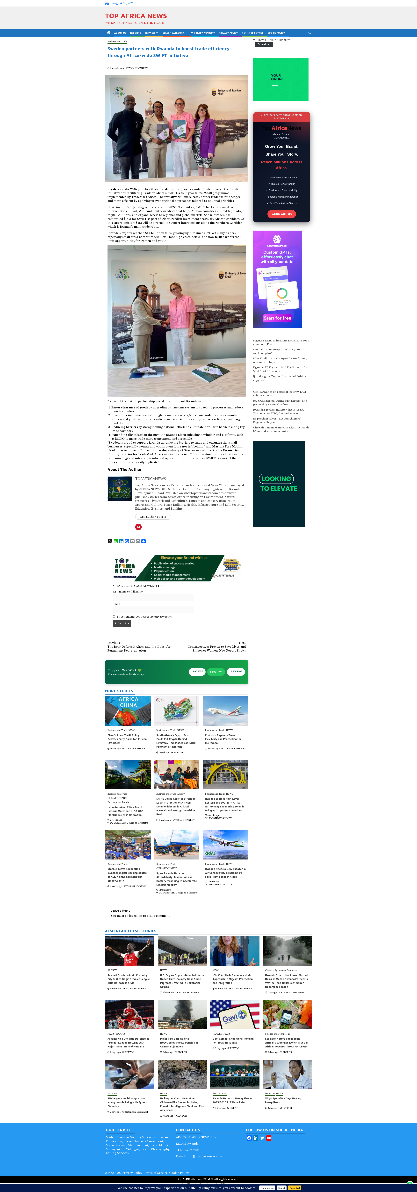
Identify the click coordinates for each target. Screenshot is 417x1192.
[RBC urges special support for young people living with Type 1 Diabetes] (129, 1074)
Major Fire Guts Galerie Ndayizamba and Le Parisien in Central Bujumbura (179, 1042)
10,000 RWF (235, 671)
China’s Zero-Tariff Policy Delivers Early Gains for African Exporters (127, 739)
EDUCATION (220, 1093)
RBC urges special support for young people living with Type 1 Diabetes (127, 1102)
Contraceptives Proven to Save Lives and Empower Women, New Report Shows (217, 646)
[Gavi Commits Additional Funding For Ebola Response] (234, 1014)
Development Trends (118, 802)
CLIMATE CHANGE (118, 798)
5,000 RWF (216, 671)
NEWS (132, 730)
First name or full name (128, 591)
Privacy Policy (228, 32)
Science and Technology (277, 1034)
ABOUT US (120, 32)
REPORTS (135, 32)
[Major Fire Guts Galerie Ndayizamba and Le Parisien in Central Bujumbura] (182, 1014)
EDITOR (178, 752)
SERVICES (150, 32)
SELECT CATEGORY (173, 32)
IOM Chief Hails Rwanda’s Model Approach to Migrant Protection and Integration (233, 979)
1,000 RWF (197, 671)
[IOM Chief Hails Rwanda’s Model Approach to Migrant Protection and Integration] (234, 951)
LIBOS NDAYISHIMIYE (220, 818)
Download (264, 44)
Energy (181, 794)
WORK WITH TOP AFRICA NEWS (272, 40)
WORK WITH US (282, 214)
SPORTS (112, 970)
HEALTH (217, 1034)
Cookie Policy (276, 32)
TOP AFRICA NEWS (136, 16)
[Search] (310, 33)
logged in (135, 915)
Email (116, 604)
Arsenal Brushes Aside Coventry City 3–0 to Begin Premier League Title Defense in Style (129, 979)
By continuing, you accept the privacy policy (144, 616)
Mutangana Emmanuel (136, 1112)
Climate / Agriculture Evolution (281, 970)
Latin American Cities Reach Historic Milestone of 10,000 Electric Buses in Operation (126, 811)
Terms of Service (252, 32)
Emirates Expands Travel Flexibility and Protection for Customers (223, 739)
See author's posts (153, 516)
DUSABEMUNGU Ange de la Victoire (129, 823)
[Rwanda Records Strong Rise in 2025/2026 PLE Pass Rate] (234, 1074)
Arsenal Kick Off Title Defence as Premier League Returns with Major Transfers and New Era (128, 1042)
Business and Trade (117, 41)
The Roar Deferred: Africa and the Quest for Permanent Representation (139, 646)
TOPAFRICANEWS (138, 68)
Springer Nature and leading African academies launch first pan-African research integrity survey (287, 1042)
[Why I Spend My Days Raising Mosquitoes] (287, 1074)
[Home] (109, 33)
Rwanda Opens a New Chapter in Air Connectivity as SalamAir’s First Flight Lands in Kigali (225, 872)
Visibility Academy (203, 32)
